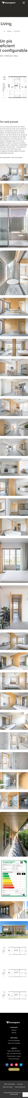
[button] (4, 6)
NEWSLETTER (14, 1069)
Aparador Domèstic (10, 31)
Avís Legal (19, 1084)
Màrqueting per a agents (14, 1056)
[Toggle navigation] (23, 2)
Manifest (14, 1032)
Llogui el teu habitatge (14, 1043)
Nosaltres (14, 1030)
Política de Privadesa (9, 1084)
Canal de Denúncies (20, 1087)
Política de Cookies (7, 1087)
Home (5, 31)
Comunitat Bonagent (14, 1059)
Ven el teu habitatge (14, 1040)
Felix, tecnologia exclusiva (14, 1053)
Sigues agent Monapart (14, 1051)
